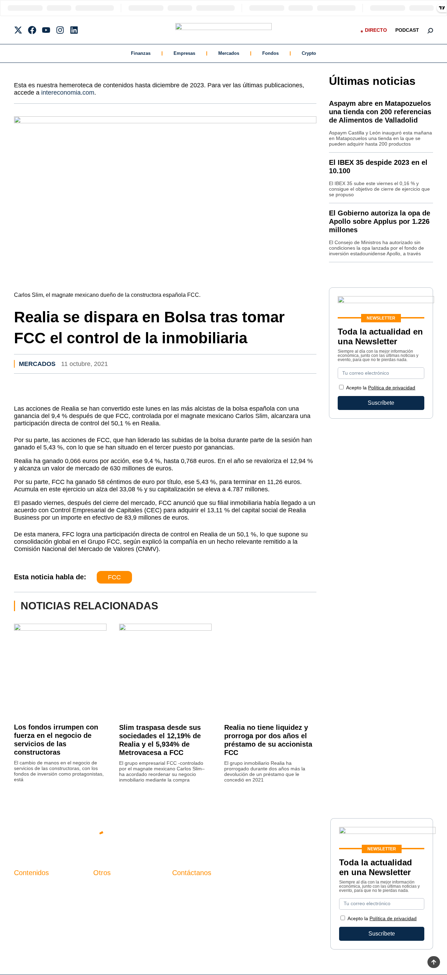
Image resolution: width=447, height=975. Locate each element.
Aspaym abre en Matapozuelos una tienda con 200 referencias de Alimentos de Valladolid (380, 112)
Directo (376, 30)
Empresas (184, 53)
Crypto (309, 53)
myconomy (27, 887)
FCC (114, 577)
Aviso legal (107, 899)
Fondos (270, 53)
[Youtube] (46, 30)
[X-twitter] (18, 30)
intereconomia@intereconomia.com (216, 891)
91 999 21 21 (188, 901)
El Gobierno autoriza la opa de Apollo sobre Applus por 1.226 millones (379, 221)
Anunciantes (29, 899)
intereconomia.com (67, 92)
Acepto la (380, 387)
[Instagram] (60, 30)
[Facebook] (32, 30)
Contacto (104, 887)
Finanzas (141, 53)
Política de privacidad (391, 387)
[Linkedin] (74, 30)
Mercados (228, 53)
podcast (407, 30)
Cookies (103, 923)
